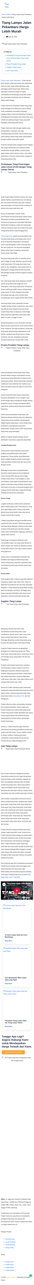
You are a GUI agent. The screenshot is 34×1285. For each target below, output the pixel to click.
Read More (8, 941)
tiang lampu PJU (19, 696)
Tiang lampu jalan (6, 236)
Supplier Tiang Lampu (13, 67)
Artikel (9, 14)
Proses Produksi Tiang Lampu (16, 64)
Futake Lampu (11, 1277)
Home (4, 14)
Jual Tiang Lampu (12, 70)
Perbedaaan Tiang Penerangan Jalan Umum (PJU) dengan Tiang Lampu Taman (18, 58)
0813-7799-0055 (14, 877)
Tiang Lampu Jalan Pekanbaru (11, 80)
